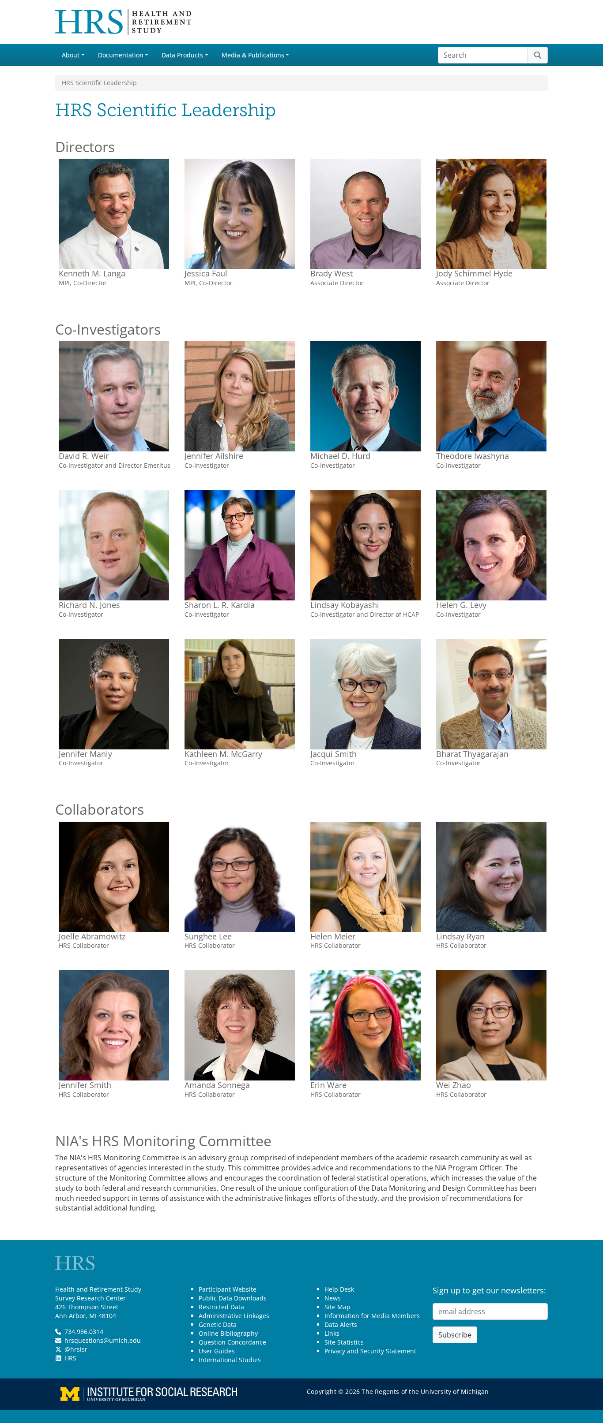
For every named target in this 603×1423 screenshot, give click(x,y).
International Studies (230, 1360)
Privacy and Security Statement (370, 1351)
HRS (70, 1358)
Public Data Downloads (233, 1298)
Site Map (337, 1307)
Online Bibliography (228, 1333)
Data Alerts (340, 1324)
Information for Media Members (372, 1315)
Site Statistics (344, 1342)
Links (331, 1333)
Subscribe (454, 1335)
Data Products (182, 55)
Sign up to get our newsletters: (489, 1290)
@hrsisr (75, 1349)
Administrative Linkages (234, 1315)
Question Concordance (232, 1342)
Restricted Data (221, 1307)
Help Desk (339, 1289)
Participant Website (227, 1289)
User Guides (217, 1351)
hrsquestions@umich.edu (102, 1340)
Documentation (120, 55)
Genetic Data (218, 1324)
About (70, 55)
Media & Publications (253, 55)
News (332, 1298)
